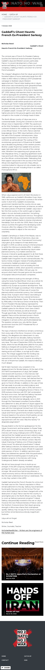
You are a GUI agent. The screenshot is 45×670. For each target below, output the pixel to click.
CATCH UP (27, 656)
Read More (39, 542)
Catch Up (14, 14)
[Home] (4, 5)
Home (4, 14)
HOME (4, 656)
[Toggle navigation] (41, 5)
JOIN (25, 660)
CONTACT (5, 660)
